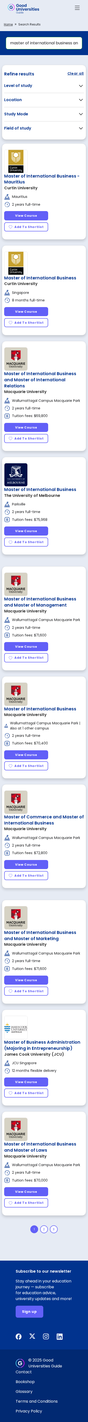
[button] (77, 8)
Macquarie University (25, 391)
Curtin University (21, 188)
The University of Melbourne (32, 495)
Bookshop (25, 1382)
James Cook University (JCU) (34, 1054)
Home (8, 24)
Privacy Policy (29, 1411)
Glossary (24, 1391)
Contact (24, 1372)
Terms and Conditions (37, 1401)
